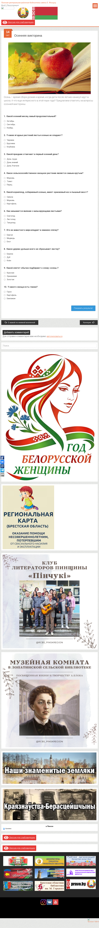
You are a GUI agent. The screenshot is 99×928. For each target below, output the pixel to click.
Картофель (11, 204)
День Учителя (13, 166)
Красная (10, 273)
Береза (10, 254)
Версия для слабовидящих (20, 22)
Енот (9, 242)
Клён (9, 261)
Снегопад (11, 216)
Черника (10, 140)
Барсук (10, 235)
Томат (9, 181)
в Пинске (49, 826)
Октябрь (10, 121)
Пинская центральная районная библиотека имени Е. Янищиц (28, 3)
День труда (12, 159)
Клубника (11, 147)
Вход (3, 5)
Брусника (11, 143)
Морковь (10, 178)
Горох (9, 292)
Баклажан (11, 298)
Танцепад (11, 223)
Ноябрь (10, 128)
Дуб (8, 257)
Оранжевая (12, 276)
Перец (9, 185)
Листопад (11, 219)
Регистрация (13, 5)
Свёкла (10, 197)
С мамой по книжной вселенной (21, 322)
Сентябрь (11, 124)
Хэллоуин (87, 322)
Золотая (10, 279)
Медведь (11, 238)
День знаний (12, 162)
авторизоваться (54, 336)
